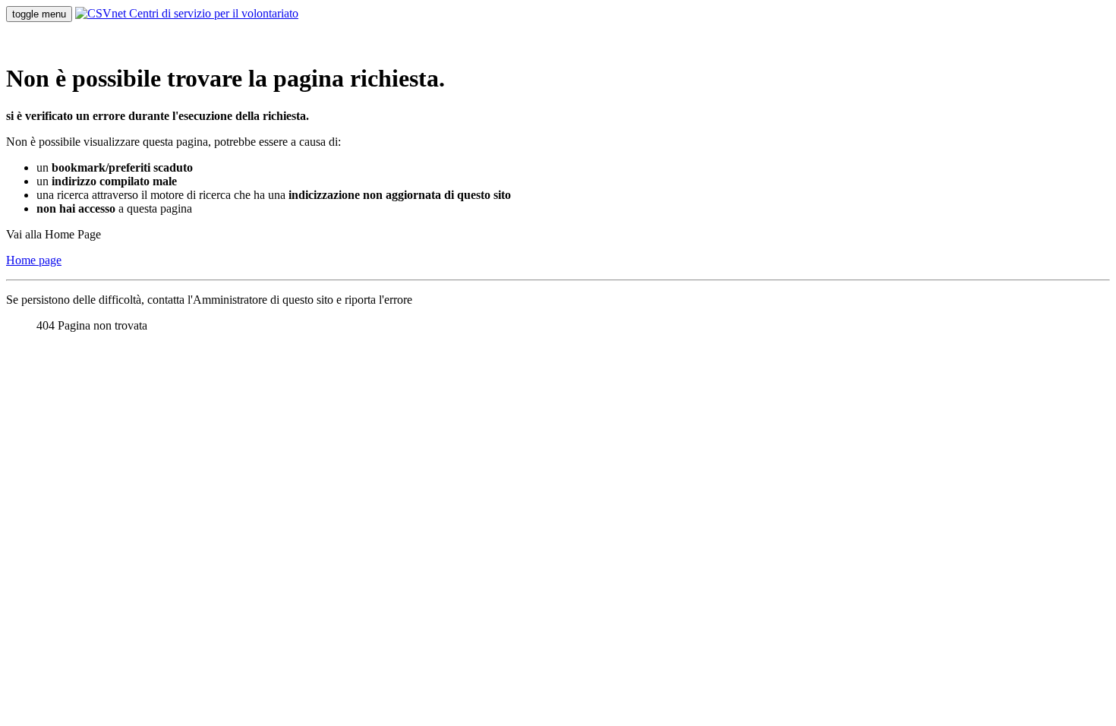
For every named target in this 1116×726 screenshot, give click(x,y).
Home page (33, 260)
